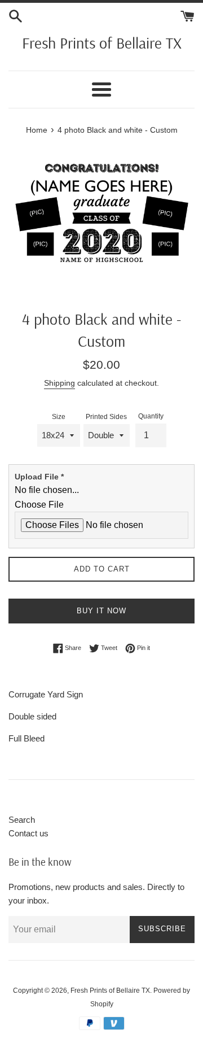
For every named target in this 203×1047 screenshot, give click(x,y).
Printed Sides (106, 417)
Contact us (28, 833)
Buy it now (101, 611)
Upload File (39, 476)
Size (58, 417)
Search (21, 819)
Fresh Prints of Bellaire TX (102, 43)
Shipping (59, 382)
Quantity (151, 416)
